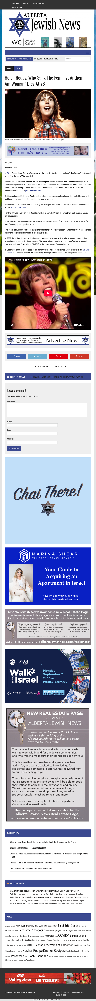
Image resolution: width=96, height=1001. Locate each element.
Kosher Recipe (32, 950)
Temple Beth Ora (72, 956)
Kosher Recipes (54, 950)
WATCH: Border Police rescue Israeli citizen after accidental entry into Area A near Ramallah (46, 904)
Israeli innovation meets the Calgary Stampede (28, 847)
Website (10, 439)
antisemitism (53, 926)
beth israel (15, 931)
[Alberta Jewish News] (48, 24)
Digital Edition (79, 935)
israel (30, 945)
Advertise (26, 3)
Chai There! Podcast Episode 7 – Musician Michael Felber (32, 868)
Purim (25, 956)
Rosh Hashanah (38, 956)
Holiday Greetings (39, 3)
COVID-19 (65, 935)
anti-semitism (41, 925)
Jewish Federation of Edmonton (54, 945)
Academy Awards (10, 926)
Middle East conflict (73, 951)
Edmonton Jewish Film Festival (25, 940)
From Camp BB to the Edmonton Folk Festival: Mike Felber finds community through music (44, 862)
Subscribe (15, 3)
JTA (7, 173)
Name (9, 422)
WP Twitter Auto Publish (39, 1000)
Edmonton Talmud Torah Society (72, 940)
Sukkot (56, 956)
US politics (13, 960)
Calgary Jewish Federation (76, 931)
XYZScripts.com (58, 1000)
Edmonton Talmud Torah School (51, 940)
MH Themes (31, 992)
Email (9, 430)
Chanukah (49, 935)
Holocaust (9, 945)
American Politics (25, 925)
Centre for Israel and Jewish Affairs (22, 936)
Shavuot (51, 956)
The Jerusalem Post (16, 883)
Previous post (44, 366)
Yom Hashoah (21, 960)
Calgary (65, 931)
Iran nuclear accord (20, 945)
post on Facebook (33, 190)
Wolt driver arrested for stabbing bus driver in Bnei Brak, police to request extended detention (46, 894)
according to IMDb (19, 207)
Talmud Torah (62, 956)
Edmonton (8, 940)
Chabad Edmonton (40, 936)
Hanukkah (86, 940)
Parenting (7, 956)
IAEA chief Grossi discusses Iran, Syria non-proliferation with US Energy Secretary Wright (44, 891)
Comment (11, 401)
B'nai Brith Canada (69, 925)
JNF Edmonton (17, 951)
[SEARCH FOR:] (77, 58)
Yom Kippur (30, 960)
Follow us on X (17, 7)
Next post (59, 366)
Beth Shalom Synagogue (54, 931)
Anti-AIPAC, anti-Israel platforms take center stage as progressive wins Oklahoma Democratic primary (49, 897)
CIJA (56, 936)
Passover (16, 956)
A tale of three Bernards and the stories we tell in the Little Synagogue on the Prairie (43, 841)
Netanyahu (85, 951)
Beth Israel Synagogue (32, 930)
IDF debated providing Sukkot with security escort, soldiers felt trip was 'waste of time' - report (47, 900)
